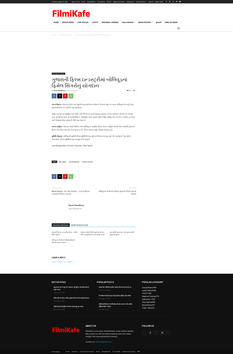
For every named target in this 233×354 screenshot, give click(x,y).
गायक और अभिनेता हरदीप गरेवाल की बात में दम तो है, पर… (115, 287)
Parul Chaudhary (59, 90)
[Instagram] (169, 1)
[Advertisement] (135, 12)
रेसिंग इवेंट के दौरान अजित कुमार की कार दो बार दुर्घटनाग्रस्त (71, 298)
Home (54, 35)
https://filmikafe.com (75, 209)
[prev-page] (53, 247)
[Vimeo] (176, 1)
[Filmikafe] (71, 12)
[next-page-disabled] (57, 247)
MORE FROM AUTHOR (79, 225)
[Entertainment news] (66, 329)
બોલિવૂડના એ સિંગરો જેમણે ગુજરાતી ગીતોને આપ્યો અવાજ (117, 192)
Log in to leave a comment (62, 262)
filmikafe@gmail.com (103, 342)
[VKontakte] (168, 332)
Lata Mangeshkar (74, 162)
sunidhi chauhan (87, 162)
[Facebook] (166, 1)
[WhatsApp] (70, 96)
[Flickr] (156, 332)
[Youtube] (180, 1)
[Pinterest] (65, 96)
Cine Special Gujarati (65, 35)
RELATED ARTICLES (60, 225)
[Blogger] (144, 332)
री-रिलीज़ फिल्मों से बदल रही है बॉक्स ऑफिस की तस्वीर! (115, 296)
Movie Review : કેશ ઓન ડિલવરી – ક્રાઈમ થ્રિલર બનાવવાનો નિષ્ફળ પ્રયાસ (71, 192)
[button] (178, 28)
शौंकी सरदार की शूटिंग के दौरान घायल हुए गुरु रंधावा (68, 306)
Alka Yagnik (62, 162)
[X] (173, 1)
